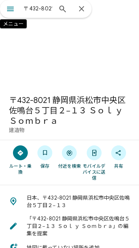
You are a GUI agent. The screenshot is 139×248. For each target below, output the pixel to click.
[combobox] (38, 8)
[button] (69, 201)
